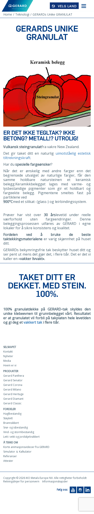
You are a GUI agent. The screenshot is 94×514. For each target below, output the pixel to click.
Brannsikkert (11, 423)
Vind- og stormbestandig (18, 432)
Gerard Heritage (13, 394)
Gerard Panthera (13, 376)
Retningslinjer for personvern (21, 481)
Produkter (10, 371)
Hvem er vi (9, 365)
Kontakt (8, 351)
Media (7, 361)
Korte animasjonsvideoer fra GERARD (26, 447)
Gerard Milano (12, 389)
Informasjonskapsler (55, 481)
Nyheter (8, 356)
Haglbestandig (12, 413)
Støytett (8, 418)
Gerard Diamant (13, 399)
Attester (8, 461)
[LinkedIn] (87, 489)
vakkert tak (33, 322)
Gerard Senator (13, 380)
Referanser (10, 456)
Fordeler (9, 409)
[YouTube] (73, 489)
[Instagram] (80, 489)
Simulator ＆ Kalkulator (17, 451)
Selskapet (9, 347)
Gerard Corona (12, 385)
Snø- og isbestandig (15, 427)
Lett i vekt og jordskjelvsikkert (21, 437)
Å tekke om (10, 442)
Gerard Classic (12, 403)
